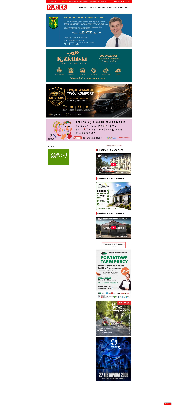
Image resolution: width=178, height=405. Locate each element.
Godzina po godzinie (111, 145)
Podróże (120, 7)
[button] (83, 7)
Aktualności (83, 7)
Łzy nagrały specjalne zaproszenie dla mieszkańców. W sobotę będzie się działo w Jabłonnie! (87, 1)
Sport (115, 7)
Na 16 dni (119, 145)
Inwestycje (93, 7)
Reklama (127, 7)
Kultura (109, 7)
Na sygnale (101, 7)
